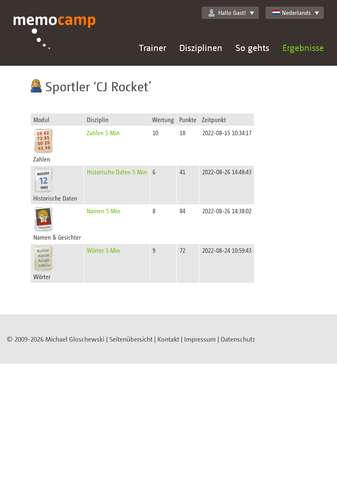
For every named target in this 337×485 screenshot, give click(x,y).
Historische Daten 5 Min (117, 171)
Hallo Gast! (232, 12)
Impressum (200, 339)
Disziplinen (200, 47)
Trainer (152, 47)
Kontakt (168, 339)
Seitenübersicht (130, 339)
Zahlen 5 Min (103, 132)
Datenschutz (238, 339)
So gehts (252, 47)
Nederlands (296, 12)
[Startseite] (55, 41)
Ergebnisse (303, 47)
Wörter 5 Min (103, 250)
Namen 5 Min (103, 210)
